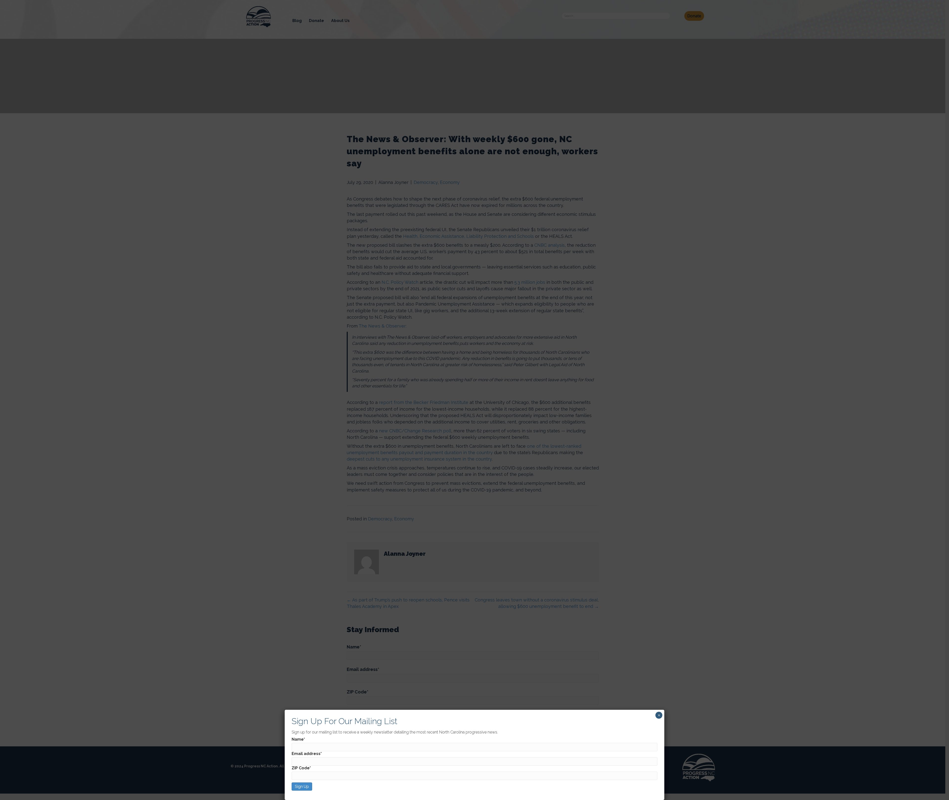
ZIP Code (301, 768)
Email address (307, 753)
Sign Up (302, 786)
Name (298, 739)
